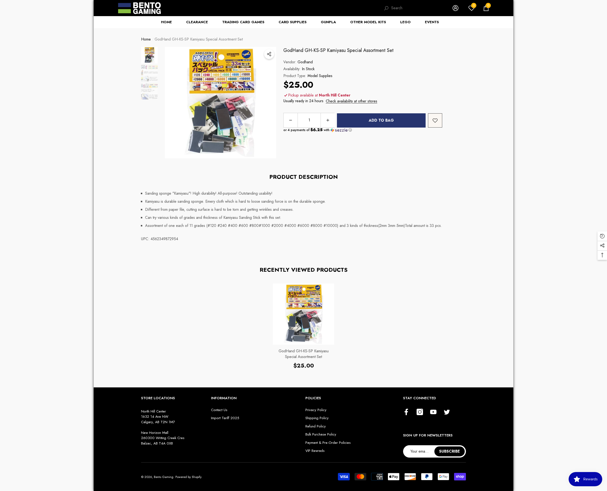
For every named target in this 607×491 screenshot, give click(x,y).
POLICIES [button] (313, 398)
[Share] (269, 54)
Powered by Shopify (188, 477)
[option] (220, 102)
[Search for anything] (413, 8)
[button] (486, 8)
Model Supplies (320, 75)
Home (146, 39)
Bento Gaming (163, 477)
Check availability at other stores (351, 101)
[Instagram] (420, 412)
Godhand (305, 62)
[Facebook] (406, 412)
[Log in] (455, 8)
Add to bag (381, 120)
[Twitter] (447, 412)
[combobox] (417, 8)
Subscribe (449, 451)
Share (269, 54)
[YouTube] (433, 412)
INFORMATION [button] (224, 398)
